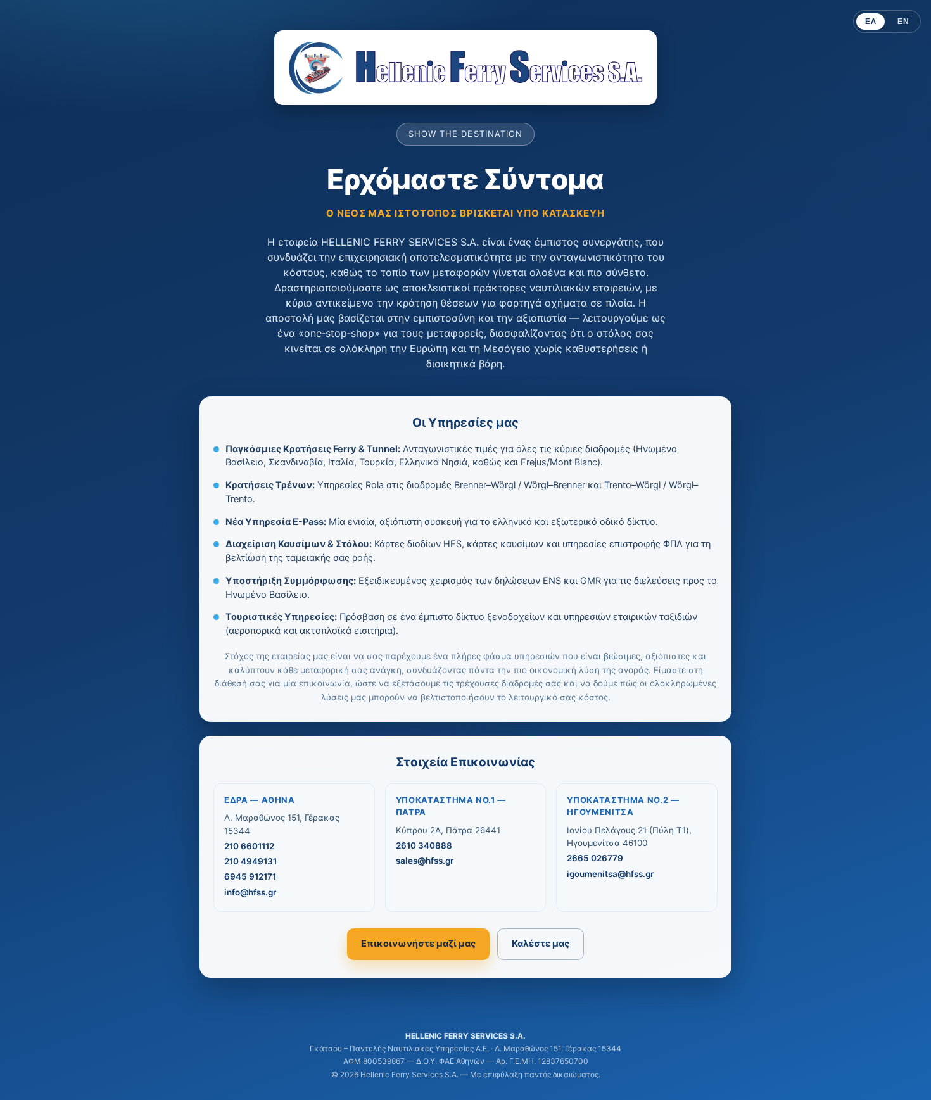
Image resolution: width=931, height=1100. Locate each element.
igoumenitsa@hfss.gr (610, 874)
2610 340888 (424, 845)
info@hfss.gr (250, 892)
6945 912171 (250, 876)
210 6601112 (249, 846)
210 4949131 (250, 861)
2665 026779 (595, 858)
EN (903, 21)
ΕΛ (870, 21)
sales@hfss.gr (424, 861)
